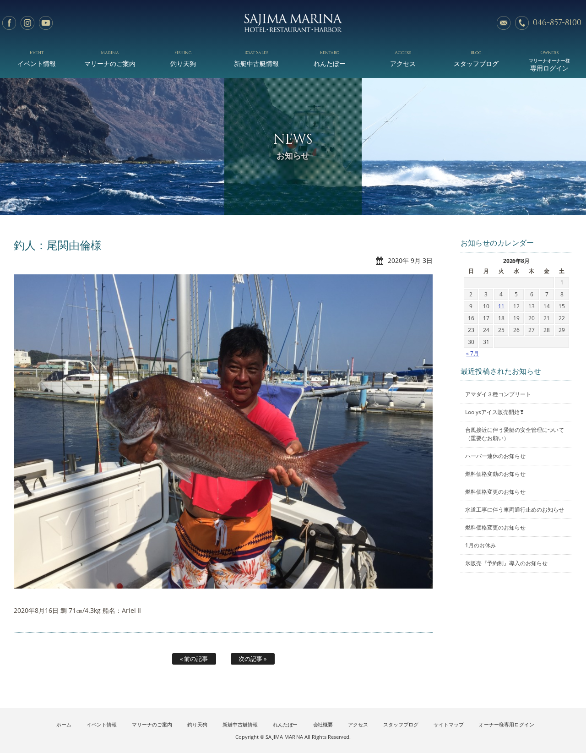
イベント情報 (36, 58)
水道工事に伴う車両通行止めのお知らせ (514, 509)
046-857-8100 (557, 22)
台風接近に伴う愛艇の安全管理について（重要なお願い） (514, 434)
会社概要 (323, 724)
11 (501, 306)
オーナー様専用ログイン (506, 724)
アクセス (403, 58)
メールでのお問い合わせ (503, 23)
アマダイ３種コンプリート (498, 394)
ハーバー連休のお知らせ (495, 456)
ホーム (63, 724)
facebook (9, 23)
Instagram (27, 23)
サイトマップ (449, 724)
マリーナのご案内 (110, 58)
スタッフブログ (476, 58)
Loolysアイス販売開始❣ (494, 412)
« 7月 (472, 353)
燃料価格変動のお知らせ (495, 474)
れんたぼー (330, 58)
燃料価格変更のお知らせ (495, 492)
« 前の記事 (194, 659)
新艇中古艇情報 (256, 58)
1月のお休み (480, 545)
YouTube (46, 23)
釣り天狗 (183, 58)
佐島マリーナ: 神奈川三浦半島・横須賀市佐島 (293, 23)
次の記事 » (252, 659)
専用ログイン (549, 60)
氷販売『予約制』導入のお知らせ (506, 563)
